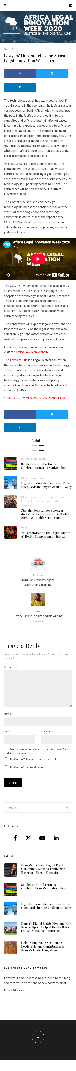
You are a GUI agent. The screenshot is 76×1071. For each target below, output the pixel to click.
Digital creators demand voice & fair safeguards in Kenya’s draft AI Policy (46, 485)
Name (8, 713)
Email (8, 731)
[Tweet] (52, 73)
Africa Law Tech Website (32, 352)
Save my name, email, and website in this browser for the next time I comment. (37, 751)
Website (45, 731)
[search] (67, 807)
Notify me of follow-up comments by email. (33, 759)
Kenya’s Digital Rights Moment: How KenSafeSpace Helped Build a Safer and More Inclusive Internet (46, 927)
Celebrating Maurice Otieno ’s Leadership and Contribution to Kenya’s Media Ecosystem (43, 946)
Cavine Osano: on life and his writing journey (38, 616)
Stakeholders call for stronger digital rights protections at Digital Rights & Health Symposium (45, 514)
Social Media (52, 501)
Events (15, 49)
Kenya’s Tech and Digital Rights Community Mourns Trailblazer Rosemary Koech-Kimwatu (43, 868)
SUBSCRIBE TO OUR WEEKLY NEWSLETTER (34, 398)
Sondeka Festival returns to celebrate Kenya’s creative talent (44, 465)
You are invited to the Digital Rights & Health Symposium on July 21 (45, 534)
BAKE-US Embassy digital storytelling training (38, 580)
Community (48, 496)
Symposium (28, 505)
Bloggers (34, 496)
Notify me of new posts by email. (27, 767)
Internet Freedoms (39, 477)
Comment (10, 667)
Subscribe (38, 1003)
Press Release (38, 458)
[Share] (20, 73)
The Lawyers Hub (15, 360)
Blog (7, 49)
